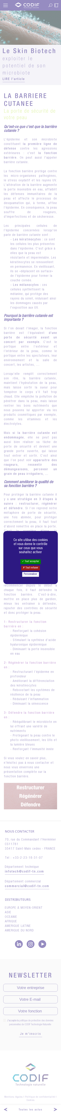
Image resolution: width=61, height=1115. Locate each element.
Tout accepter (31, 561)
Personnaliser (30, 574)
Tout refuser (31, 568)
